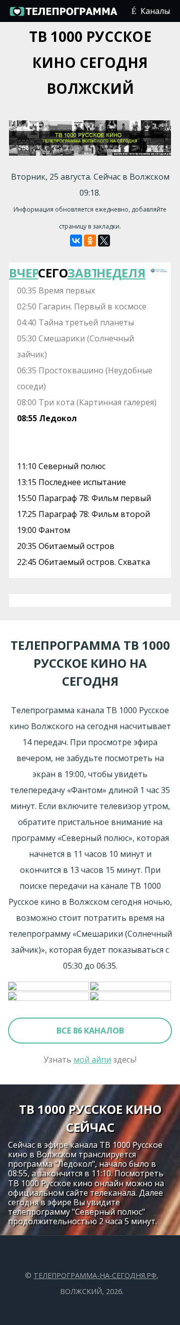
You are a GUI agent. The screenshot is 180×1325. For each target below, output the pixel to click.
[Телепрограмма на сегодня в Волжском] (63, 15)
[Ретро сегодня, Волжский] (131, 987)
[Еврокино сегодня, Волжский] (49, 987)
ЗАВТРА (82, 273)
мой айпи (92, 1059)
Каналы (155, 10)
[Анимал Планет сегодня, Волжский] (49, 997)
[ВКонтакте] (76, 241)
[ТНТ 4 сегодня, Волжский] (131, 997)
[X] (104, 241)
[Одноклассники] (90, 241)
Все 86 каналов (90, 1030)
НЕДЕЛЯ (111, 273)
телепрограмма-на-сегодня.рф (95, 1275)
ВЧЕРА (23, 273)
